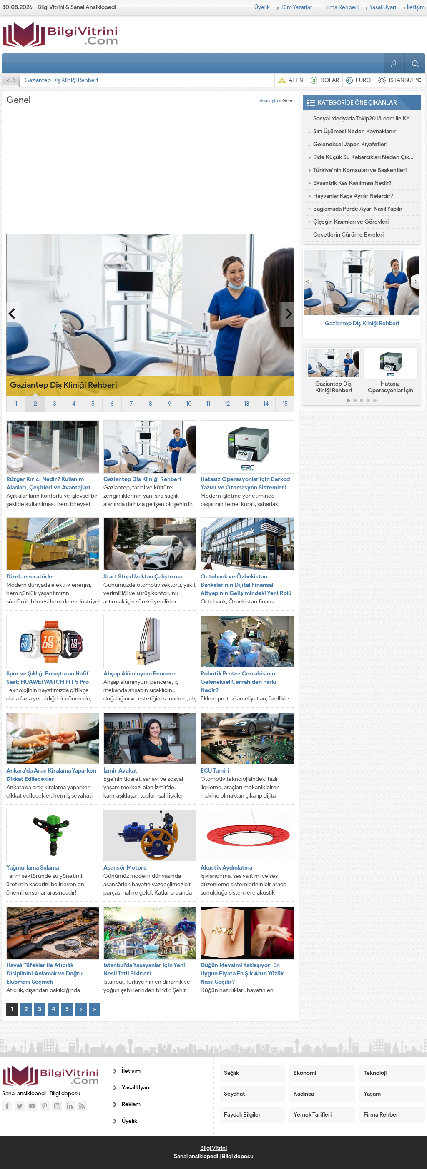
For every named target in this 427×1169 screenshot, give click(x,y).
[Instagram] (57, 1106)
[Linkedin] (70, 1106)
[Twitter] (20, 1106)
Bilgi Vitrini (213, 1148)
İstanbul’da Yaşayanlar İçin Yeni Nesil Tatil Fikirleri (144, 969)
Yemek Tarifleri (313, 1114)
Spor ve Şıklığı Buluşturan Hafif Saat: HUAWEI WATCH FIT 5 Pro (47, 677)
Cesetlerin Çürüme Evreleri (348, 234)
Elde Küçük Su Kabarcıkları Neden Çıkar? (363, 157)
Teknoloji (375, 1073)
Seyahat (234, 1093)
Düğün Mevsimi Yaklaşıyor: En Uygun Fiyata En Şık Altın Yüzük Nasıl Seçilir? (242, 973)
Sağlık (231, 1073)
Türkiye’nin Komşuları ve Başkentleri (360, 170)
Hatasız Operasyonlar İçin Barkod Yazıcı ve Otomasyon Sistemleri (106, 80)
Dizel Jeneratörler (30, 576)
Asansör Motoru (125, 867)
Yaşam (372, 1093)
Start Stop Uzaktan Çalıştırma (142, 576)
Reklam (131, 1104)
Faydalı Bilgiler (242, 1114)
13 (246, 403)
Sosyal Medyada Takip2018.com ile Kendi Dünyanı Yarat (363, 118)
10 (189, 403)
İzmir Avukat (120, 770)
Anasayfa (268, 100)
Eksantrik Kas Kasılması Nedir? (352, 183)
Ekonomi (305, 1073)
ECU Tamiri (215, 770)
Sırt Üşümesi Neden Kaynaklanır (354, 131)
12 (227, 403)
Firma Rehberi (341, 7)
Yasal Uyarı (382, 7)
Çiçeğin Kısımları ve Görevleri (351, 221)
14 (266, 403)
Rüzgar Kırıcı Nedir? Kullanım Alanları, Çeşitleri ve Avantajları (48, 483)
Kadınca (304, 1093)
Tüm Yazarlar (296, 7)
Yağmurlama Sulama (32, 867)
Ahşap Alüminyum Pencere (139, 673)
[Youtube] (32, 1106)
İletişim (416, 7)
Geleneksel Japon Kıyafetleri (350, 144)
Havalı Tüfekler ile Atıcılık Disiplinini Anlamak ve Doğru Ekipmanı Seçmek (44, 973)
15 (285, 403)
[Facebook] (7, 1106)
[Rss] (82, 1106)
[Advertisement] (150, 171)
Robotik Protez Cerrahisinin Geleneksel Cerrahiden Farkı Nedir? (238, 682)
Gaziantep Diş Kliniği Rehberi (142, 479)
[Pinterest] (45, 1106)
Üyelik (262, 7)
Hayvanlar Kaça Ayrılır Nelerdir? (353, 195)
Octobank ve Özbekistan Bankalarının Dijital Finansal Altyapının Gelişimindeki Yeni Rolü (246, 585)
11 (208, 403)
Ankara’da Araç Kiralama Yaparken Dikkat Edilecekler (51, 775)
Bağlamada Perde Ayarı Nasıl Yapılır (357, 208)
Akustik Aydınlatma (226, 867)
